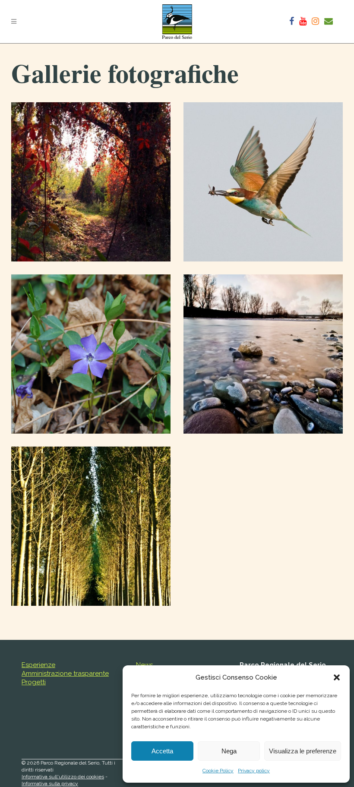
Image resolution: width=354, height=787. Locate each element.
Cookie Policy (218, 771)
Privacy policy (254, 771)
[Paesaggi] (91, 526)
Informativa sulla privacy (50, 784)
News (144, 665)
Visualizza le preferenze (302, 751)
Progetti (34, 682)
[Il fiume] (263, 354)
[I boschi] (91, 181)
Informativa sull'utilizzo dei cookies (63, 777)
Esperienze (38, 665)
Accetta (162, 751)
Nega (229, 751)
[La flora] (91, 354)
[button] (336, 677)
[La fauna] (263, 181)
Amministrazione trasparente (65, 673)
